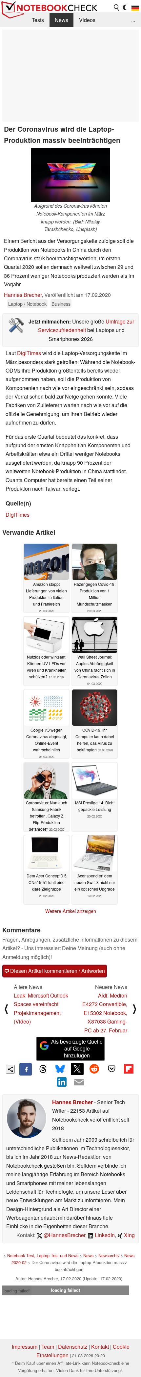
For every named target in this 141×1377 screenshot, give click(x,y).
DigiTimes (29, 353)
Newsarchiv (108, 1255)
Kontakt (100, 1346)
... (133, 20)
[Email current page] (79, 1082)
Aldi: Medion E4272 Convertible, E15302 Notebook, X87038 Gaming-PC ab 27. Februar (104, 1013)
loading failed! (17, 1290)
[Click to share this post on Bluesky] (60, 1069)
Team (47, 1346)
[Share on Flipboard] (128, 1069)
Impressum (24, 1346)
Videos (87, 20)
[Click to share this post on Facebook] (25, 1069)
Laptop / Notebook (27, 303)
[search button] (117, 7)
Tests (38, 20)
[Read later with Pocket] (111, 1069)
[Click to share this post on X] (77, 1069)
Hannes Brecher (23, 295)
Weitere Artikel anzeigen (70, 911)
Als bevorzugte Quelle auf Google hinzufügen (77, 1048)
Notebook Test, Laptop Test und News (42, 1255)
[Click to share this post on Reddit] (94, 1069)
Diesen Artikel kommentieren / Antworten (57, 970)
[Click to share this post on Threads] (42, 1069)
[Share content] (10, 1069)
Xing (129, 1235)
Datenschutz (72, 1346)
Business (60, 303)
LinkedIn (104, 1235)
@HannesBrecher (63, 1235)
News (61, 20)
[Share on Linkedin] (62, 1082)
